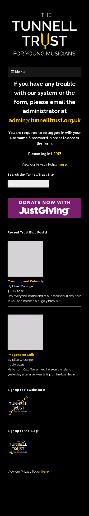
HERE (55, 154)
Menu (20, 72)
